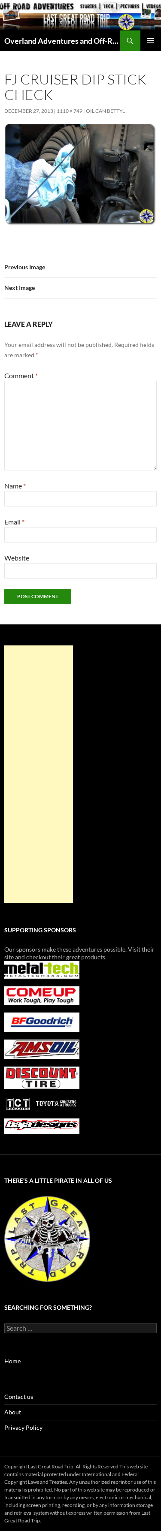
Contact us (18, 1396)
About (12, 1412)
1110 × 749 (69, 111)
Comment (21, 375)
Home (12, 1361)
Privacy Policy (23, 1427)
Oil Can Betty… (106, 111)
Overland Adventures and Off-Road (62, 40)
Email (14, 522)
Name (15, 486)
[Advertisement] (38, 774)
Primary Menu (150, 40)
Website (16, 558)
